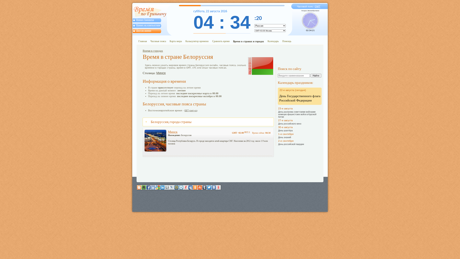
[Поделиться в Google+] (158, 187)
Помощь (286, 41)
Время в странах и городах (248, 41)
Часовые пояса (158, 41)
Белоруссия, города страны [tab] (171, 122)
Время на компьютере (148, 25)
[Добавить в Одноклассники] (195, 187)
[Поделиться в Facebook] (148, 187)
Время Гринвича (145, 20)
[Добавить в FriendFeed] (153, 187)
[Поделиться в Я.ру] (186, 187)
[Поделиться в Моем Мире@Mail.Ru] (176, 187)
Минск (161, 73)
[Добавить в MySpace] (190, 187)
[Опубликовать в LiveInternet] (167, 187)
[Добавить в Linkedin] (162, 187)
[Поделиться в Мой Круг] (181, 187)
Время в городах (153, 50)
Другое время (143, 30)
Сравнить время (220, 41)
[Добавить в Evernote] (144, 187)
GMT (317, 6)
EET (191, 110)
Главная (142, 41)
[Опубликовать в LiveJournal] (172, 187)
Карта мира (176, 41)
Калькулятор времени (197, 41)
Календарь (273, 41)
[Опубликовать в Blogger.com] (139, 187)
